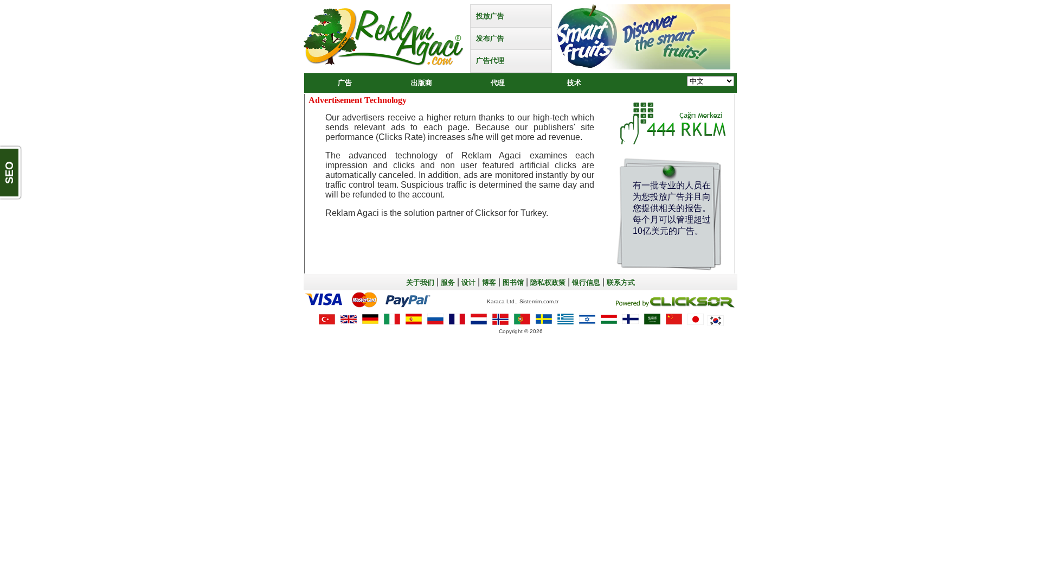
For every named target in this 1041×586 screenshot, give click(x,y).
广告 (345, 83)
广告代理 (490, 60)
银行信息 (586, 282)
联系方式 (621, 282)
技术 (574, 83)
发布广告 (490, 38)
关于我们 (420, 282)
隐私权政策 (548, 282)
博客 (489, 282)
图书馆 (513, 282)
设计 (468, 282)
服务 (448, 282)
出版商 (421, 83)
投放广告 (490, 16)
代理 (498, 83)
